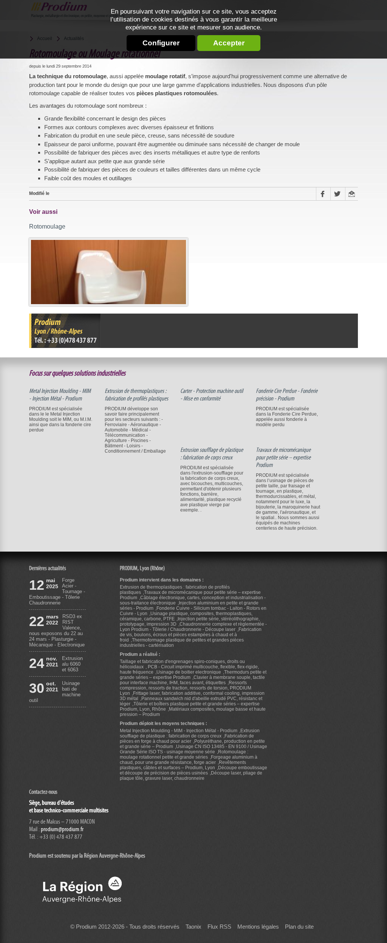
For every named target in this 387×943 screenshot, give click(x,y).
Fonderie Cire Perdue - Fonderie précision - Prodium (286, 394)
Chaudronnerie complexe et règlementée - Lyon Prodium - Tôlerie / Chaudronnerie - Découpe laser (193, 626)
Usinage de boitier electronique (188, 672)
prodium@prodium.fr (62, 829)
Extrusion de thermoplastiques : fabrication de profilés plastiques (136, 394)
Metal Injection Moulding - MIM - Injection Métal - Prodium (60, 394)
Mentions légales (258, 927)
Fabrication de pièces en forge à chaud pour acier (187, 738)
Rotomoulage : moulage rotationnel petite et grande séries (184, 754)
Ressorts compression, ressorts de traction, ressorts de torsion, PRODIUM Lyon (185, 688)
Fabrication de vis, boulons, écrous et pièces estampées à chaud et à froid (191, 635)
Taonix (193, 927)
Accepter (229, 43)
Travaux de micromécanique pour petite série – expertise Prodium (283, 457)
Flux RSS (219, 927)
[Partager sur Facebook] (323, 193)
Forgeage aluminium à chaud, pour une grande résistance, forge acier (188, 759)
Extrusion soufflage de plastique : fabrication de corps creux (211, 453)
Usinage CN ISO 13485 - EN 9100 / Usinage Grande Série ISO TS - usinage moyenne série (193, 749)
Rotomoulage (47, 226)
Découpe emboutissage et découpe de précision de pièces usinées (193, 770)
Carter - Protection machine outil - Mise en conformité (211, 394)
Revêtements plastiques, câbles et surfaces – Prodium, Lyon (183, 765)
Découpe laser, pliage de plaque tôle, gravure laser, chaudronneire (191, 775)
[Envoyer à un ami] (351, 193)
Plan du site (299, 927)
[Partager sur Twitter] (337, 193)
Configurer (161, 43)
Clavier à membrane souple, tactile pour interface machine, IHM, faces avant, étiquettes (192, 680)
